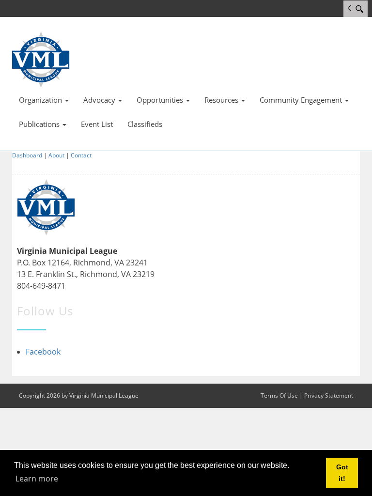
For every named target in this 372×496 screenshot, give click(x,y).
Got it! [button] (342, 472)
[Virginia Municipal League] (41, 58)
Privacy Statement (328, 395)
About (56, 155)
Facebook (43, 351)
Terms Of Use (279, 395)
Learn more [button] (37, 478)
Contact (81, 155)
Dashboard (27, 155)
